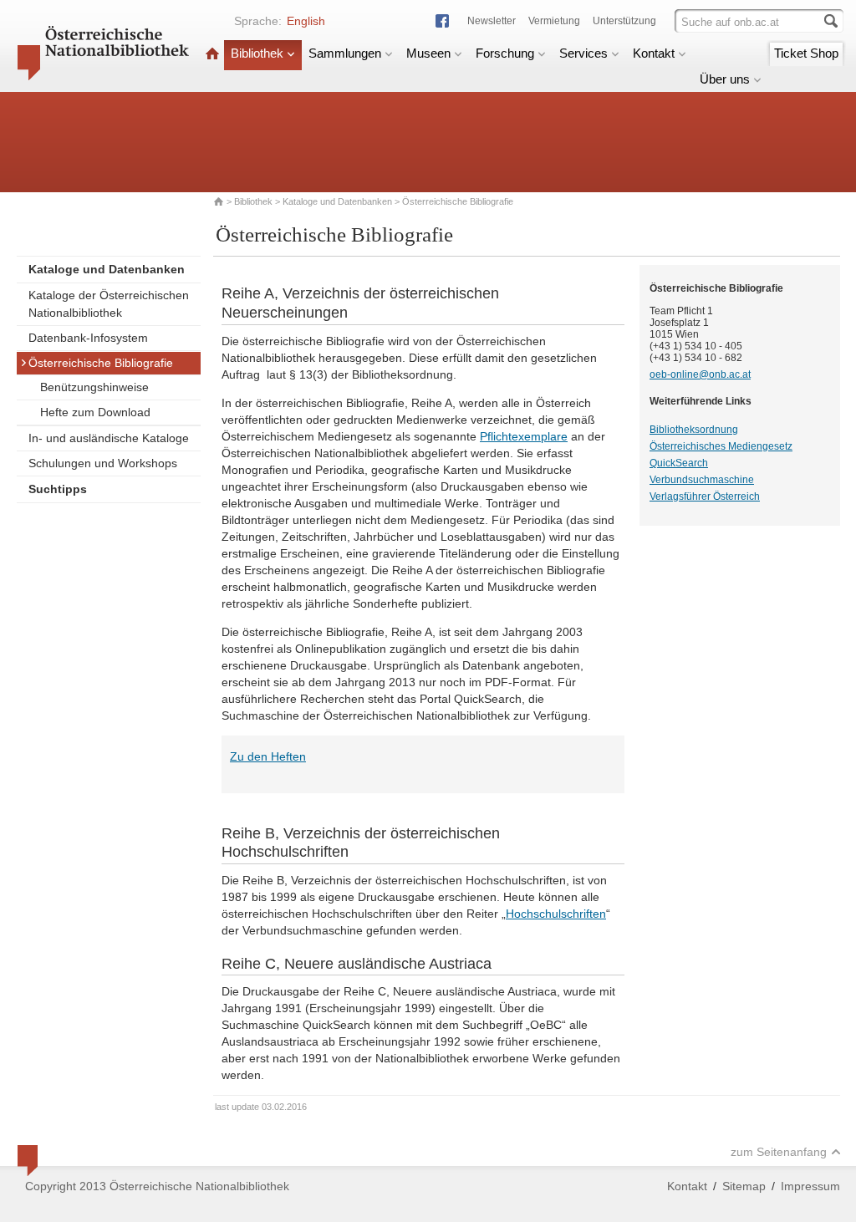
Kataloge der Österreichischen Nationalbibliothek (108, 303)
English (306, 21)
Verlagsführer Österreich (705, 496)
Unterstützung (624, 21)
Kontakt (654, 53)
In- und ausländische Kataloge (108, 438)
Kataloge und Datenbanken (337, 201)
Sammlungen (344, 53)
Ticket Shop (806, 53)
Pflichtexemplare (524, 436)
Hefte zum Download (95, 412)
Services (583, 53)
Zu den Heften (268, 756)
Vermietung (554, 21)
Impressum (810, 1186)
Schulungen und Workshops (102, 463)
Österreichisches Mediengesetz (721, 446)
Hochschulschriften (556, 913)
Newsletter (491, 21)
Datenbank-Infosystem (88, 337)
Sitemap (744, 1186)
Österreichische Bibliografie (100, 362)
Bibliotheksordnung (694, 429)
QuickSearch (679, 463)
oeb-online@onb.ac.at (700, 374)
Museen (428, 53)
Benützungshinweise (94, 387)
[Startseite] (212, 53)
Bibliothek (257, 53)
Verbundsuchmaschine (702, 480)
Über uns (725, 79)
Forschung (505, 53)
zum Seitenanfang (779, 1151)
